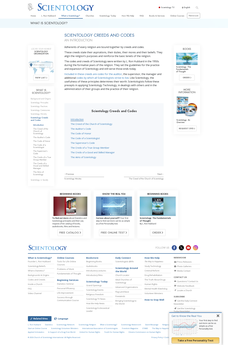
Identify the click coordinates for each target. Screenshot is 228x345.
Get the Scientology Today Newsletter (184, 310)
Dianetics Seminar (65, 283)
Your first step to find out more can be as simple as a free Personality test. (208, 324)
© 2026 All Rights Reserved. (54, 337)
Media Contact (183, 270)
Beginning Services (67, 280)
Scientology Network (65, 324)
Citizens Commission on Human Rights (144, 332)
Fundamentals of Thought (69, 273)
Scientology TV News (95, 298)
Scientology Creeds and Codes (39, 118)
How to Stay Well (154, 299)
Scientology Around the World (126, 270)
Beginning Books (94, 261)
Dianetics (49, 324)
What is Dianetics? (36, 270)
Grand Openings (94, 285)
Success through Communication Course (68, 299)
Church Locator (122, 275)
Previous (70, 174)
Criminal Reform (152, 270)
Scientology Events (95, 289)
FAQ (142, 15)
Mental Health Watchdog (156, 288)
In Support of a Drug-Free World (61, 332)
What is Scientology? (70, 15)
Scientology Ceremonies (40, 110)
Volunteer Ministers (154, 293)
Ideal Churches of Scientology (123, 281)
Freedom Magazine (130, 328)
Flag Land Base (122, 291)
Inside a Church (35, 284)
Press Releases (184, 261)
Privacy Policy (157, 337)
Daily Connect (123, 257)
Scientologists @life (124, 261)
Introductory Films (94, 275)
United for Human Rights (89, 332)
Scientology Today (108, 15)
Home (33, 15)
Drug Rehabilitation (153, 275)
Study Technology (153, 266)
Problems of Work (65, 269)
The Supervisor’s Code (83, 142)
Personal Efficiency (66, 288)
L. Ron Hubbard (48, 15)
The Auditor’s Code (81, 128)
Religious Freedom (95, 294)
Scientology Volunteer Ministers (64, 328)
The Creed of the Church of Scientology (91, 123)
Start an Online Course (37, 328)
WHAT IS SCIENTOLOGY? (41, 91)
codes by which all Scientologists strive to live (102, 77)
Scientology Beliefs (37, 266)
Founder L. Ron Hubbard (39, 261)
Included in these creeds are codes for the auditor (93, 74)
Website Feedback (185, 285)
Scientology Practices (39, 106)
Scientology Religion (87, 324)
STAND (145, 328)
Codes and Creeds (36, 279)
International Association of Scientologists (100, 328)
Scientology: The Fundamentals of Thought (183, 69)
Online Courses (177, 15)
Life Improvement (65, 292)
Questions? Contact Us (187, 281)
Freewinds (120, 296)
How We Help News (95, 303)
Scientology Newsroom (131, 324)
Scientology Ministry (72, 178)
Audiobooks (92, 266)
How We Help (128, 15)
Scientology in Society (39, 179)
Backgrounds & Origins (38, 275)
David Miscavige (151, 324)
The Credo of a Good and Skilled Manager (93, 152)
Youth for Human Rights (114, 332)
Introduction (77, 119)
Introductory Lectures (96, 270)
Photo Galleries (184, 266)
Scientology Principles (39, 102)
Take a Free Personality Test (195, 340)
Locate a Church (184, 290)
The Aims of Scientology (83, 157)
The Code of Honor (81, 133)
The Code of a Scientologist (85, 138)
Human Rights (151, 284)
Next (159, 174)
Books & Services (157, 15)
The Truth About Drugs (155, 279)
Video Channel (35, 293)
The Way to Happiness (161, 328)
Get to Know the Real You (187, 316)
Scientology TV (167, 7)
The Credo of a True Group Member (90, 147)
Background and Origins (41, 98)
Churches (90, 15)
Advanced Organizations (126, 287)
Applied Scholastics (36, 332)
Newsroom (193, 15)
